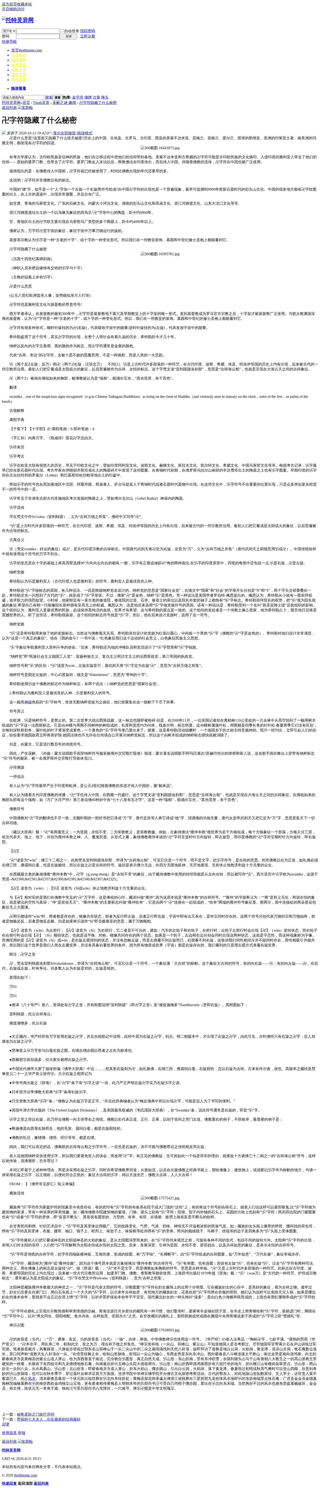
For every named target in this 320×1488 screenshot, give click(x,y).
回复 (5, 1424)
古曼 (96, 97)
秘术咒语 (18, 65)
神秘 (28, 702)
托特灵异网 (11, 103)
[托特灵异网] (18, 20)
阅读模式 (84, 133)
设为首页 (9, 4)
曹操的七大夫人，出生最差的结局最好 (49, 1419)
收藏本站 (24, 4)
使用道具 (9, 1433)
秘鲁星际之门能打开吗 (35, 1414)
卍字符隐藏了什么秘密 (98, 103)
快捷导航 (9, 42)
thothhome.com (25, 1475)
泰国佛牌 (18, 60)
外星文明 (18, 75)
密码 (5, 36)
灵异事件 (18, 55)
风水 (32, 1379)
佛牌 (88, 97)
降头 (105, 97)
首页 (26, 50)
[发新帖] (25, 108)
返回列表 (9, 108)
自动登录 (71, 31)
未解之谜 (18, 70)
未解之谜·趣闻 (64, 103)
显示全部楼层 (64, 133)
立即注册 (87, 36)
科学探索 (18, 80)
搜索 (49, 97)
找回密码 (87, 31)
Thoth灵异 (41, 103)
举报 (21, 1433)
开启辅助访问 (13, 9)
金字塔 (77, 97)
